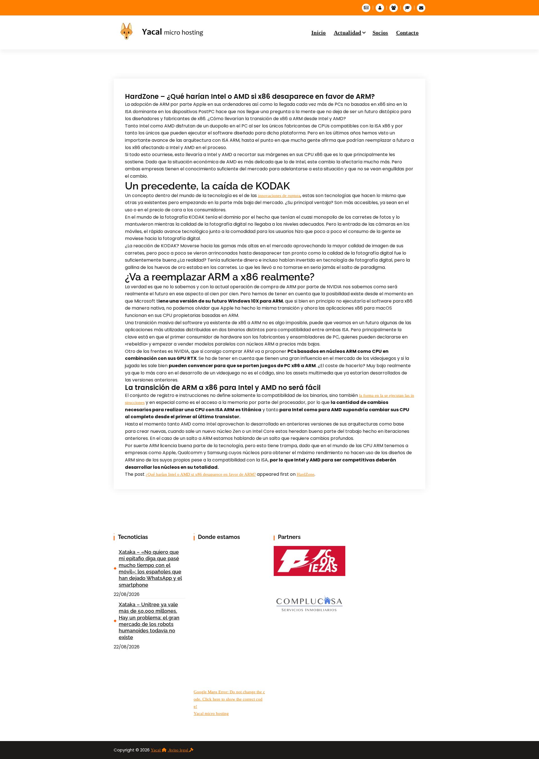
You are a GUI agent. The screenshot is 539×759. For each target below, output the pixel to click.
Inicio (318, 32)
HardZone (305, 474)
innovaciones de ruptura (279, 195)
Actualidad (347, 32)
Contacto (407, 32)
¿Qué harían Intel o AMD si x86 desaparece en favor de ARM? (201, 474)
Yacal (156, 750)
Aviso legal (178, 750)
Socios (380, 32)
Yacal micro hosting (211, 713)
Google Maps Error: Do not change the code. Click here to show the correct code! (229, 699)
